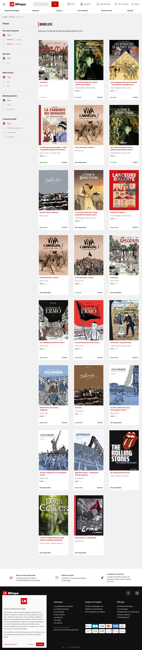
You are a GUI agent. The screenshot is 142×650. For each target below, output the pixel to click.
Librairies (87, 4)
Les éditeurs (58, 617)
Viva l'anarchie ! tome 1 (84, 277)
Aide (72, 4)
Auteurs (11, 17)
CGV (62, 647)
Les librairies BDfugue (125, 606)
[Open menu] (4, 4)
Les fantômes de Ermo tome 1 (87, 342)
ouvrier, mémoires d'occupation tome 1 (53, 473)
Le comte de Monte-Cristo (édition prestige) (86, 83)
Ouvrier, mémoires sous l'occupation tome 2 (120, 408)
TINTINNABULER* (123, 617)
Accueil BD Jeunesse (61, 609)
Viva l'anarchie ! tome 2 (84, 147)
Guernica (43, 82)
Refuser (31, 644)
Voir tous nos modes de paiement (66, 630)
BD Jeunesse (83, 11)
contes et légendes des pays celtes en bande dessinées (52, 539)
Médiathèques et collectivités (128, 612)
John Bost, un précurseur (120, 342)
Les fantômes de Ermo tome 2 (52, 342)
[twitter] (137, 593)
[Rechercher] (55, 4)
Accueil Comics (59, 615)
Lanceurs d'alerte (117, 212)
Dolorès (78, 407)
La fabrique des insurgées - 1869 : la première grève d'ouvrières (53, 148)
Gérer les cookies (10, 644)
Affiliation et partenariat (94, 609)
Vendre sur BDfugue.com (94, 606)
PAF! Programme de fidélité (95, 612)
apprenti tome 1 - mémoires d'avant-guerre (86, 473)
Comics (59, 11)
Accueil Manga (59, 612)
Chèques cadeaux (123, 615)
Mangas (35, 11)
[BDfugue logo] (18, 4)
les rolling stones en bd (120, 472)
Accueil (5, 17)
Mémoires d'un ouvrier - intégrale (49, 408)
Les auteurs (58, 623)
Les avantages (122, 609)
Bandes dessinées (12, 11)
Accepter (39, 644)
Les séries (57, 620)
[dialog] (24, 621)
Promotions (106, 11)
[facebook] (128, 593)
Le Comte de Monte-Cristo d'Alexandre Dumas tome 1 (86, 213)
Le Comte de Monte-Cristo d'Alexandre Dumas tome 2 (121, 148)
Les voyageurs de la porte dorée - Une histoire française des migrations (123, 84)
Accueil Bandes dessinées (63, 606)
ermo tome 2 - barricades (85, 538)
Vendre (130, 11)
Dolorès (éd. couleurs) (49, 212)
